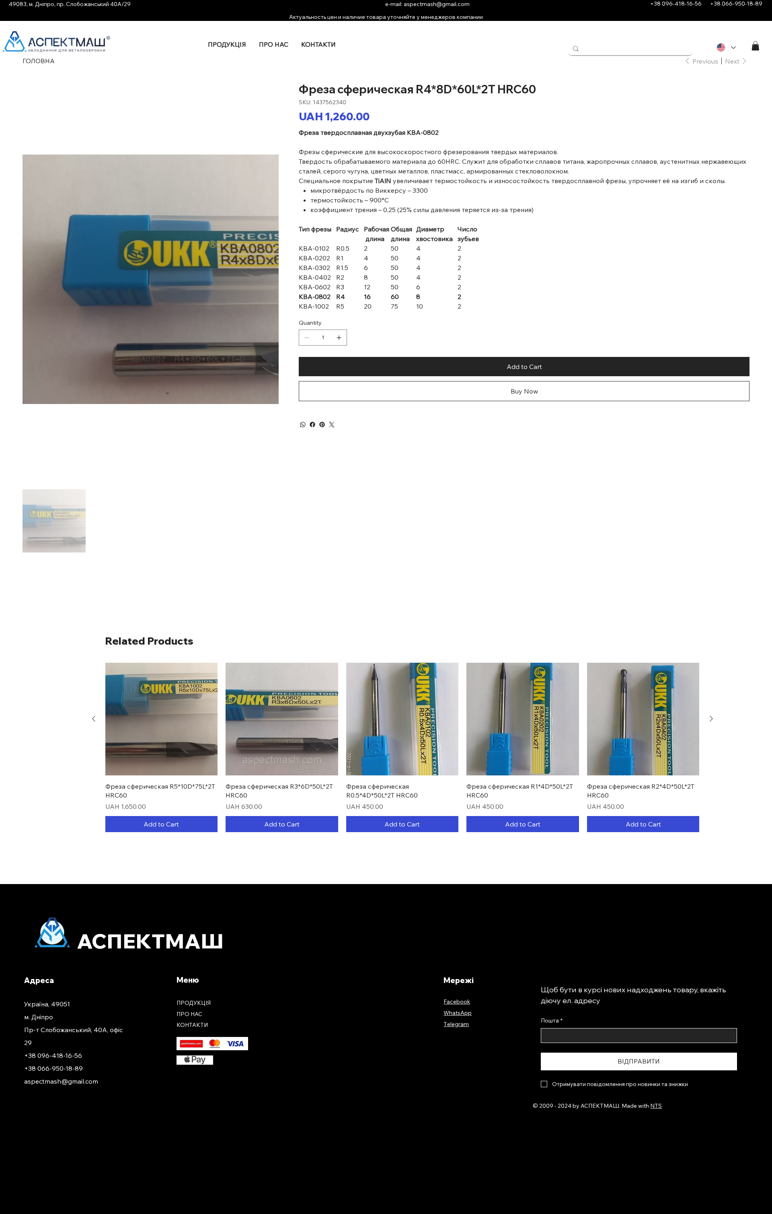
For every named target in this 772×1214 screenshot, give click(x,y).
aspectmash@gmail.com (437, 4)
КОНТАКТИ (192, 1024)
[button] (755, 45)
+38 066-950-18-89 (53, 1068)
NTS (656, 1105)
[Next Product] (711, 718)
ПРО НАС (189, 1014)
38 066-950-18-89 (739, 3)
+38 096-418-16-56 (673, 3)
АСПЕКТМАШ (150, 941)
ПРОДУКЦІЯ (194, 1002)
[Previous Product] (94, 718)
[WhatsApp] (303, 424)
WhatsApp (457, 1012)
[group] (402, 747)
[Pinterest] (322, 424)
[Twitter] (332, 424)
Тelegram (456, 1024)
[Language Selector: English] (726, 47)
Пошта (552, 1020)
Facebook (456, 1001)
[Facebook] (312, 424)
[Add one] (339, 338)
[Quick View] (161, 719)
